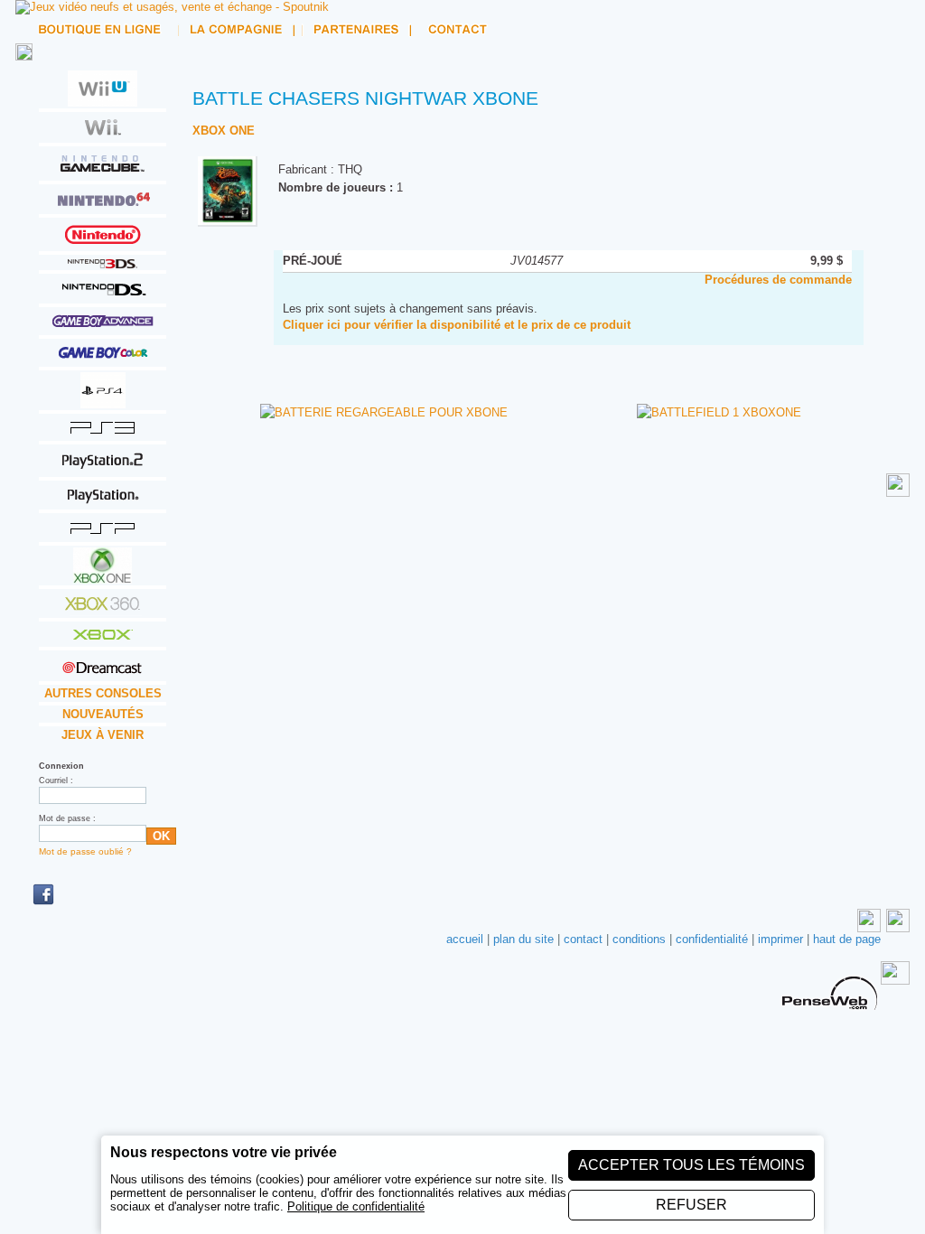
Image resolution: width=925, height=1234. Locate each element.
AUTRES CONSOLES (103, 693)
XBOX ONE (223, 130)
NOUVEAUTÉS (103, 714)
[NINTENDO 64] (103, 206)
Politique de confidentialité (356, 1206)
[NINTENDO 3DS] (102, 262)
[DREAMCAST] (102, 673)
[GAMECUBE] (102, 173)
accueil (464, 939)
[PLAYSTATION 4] (103, 402)
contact (583, 939)
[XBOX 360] (103, 610)
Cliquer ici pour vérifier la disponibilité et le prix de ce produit (457, 325)
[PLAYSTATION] (103, 502)
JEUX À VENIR (102, 735)
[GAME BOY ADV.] (103, 327)
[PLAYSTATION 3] (102, 433)
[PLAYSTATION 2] (103, 469)
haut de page (847, 939)
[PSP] (102, 534)
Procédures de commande (778, 279)
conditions (639, 939)
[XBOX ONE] (102, 577)
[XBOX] (103, 639)
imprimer (780, 939)
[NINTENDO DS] (103, 296)
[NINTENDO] (103, 243)
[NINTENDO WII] (103, 135)
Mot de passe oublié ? (85, 851)
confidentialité (712, 939)
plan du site (523, 939)
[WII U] (102, 101)
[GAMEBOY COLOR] (103, 359)
